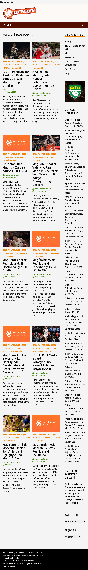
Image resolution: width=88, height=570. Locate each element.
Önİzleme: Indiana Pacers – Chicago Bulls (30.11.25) (73, 397)
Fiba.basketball (72, 496)
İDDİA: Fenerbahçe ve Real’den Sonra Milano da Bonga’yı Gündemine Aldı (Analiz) (75, 136)
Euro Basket (70, 69)
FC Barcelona (21, 253)
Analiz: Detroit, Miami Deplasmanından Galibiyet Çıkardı (75, 336)
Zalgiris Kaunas (10, 160)
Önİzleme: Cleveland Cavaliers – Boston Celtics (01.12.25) (74, 301)
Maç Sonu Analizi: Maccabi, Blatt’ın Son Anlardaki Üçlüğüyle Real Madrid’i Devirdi (15, 451)
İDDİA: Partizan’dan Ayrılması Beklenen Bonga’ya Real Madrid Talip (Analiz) (16, 78)
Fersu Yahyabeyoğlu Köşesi (14, 62)
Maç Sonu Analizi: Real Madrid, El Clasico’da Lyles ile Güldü (15, 265)
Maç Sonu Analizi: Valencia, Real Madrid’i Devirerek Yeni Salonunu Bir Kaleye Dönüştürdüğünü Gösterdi (45, 174)
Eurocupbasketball (74, 490)
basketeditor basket (13, 89)
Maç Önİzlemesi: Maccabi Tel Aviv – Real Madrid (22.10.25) (44, 450)
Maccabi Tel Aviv (22, 438)
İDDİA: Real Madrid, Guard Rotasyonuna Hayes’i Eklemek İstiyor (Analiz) (45, 362)
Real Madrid (15, 68)
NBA (67, 53)
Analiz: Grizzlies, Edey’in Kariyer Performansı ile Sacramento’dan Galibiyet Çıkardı (72, 153)
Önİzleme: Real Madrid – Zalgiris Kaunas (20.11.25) (15, 167)
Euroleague (8, 65)
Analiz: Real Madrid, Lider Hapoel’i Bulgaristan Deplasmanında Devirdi (43, 80)
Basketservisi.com (74, 484)
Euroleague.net (72, 493)
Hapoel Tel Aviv (52, 65)
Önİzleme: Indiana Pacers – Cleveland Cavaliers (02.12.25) (74, 122)
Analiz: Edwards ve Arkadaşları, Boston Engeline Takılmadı (74, 346)
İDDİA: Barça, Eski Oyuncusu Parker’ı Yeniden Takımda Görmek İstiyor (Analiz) (73, 247)
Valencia (36, 160)
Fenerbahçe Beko (52, 253)
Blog (67, 73)
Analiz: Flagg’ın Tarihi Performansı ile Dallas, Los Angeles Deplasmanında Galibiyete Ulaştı (74, 322)
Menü (9, 25)
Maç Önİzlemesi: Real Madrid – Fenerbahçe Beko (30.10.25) (44, 265)
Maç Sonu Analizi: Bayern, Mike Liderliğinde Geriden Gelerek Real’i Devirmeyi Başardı (15, 363)
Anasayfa (69, 41)
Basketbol (69, 57)
